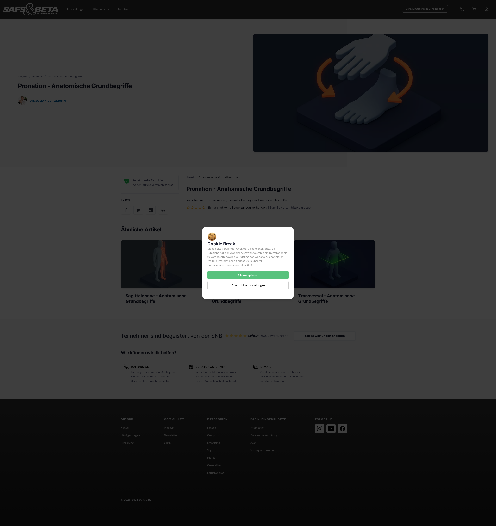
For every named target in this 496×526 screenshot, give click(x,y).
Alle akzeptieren (248, 275)
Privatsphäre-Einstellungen (248, 285)
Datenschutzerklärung (221, 265)
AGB (249, 265)
